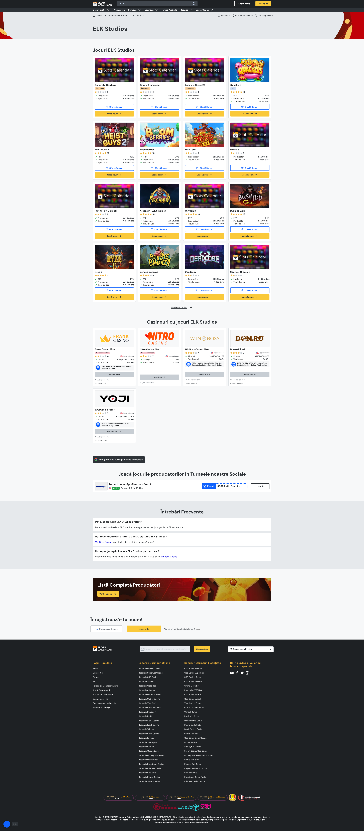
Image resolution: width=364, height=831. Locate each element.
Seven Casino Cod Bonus (195, 751)
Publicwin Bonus (191, 716)
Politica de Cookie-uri (103, 694)
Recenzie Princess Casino (150, 768)
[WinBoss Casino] (204, 338)
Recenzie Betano (146, 746)
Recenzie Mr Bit (146, 716)
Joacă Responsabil (101, 690)
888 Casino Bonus (192, 677)
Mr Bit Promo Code (193, 720)
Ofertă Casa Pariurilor (194, 707)
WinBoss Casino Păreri (197, 349)
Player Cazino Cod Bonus (195, 768)
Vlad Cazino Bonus (192, 703)
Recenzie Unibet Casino (149, 699)
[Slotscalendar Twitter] (243, 672)
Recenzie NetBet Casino (149, 694)
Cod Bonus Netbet (192, 694)
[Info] (6, 824)
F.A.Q (95, 681)
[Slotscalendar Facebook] (237, 672)
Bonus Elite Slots (191, 759)
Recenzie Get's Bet (147, 686)
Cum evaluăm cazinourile (104, 703)
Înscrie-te (143, 629)
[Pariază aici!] (105, 380)
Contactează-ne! (101, 699)
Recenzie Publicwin (147, 712)
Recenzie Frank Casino (149, 725)
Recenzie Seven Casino (149, 781)
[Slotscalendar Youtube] (232, 672)
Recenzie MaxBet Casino (150, 668)
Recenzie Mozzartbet (148, 759)
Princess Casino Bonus (194, 781)
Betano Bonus (190, 772)
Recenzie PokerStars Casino (151, 764)
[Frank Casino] (114, 338)
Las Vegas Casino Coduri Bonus (198, 755)
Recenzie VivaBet (146, 681)
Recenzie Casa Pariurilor (150, 707)
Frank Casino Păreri (105, 349)
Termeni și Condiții (101, 707)
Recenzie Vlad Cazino (148, 703)
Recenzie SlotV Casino (149, 720)
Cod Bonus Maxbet (193, 668)
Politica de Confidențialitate (105, 686)
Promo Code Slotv (192, 725)
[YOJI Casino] (114, 398)
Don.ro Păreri (237, 349)
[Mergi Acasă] (102, 4)
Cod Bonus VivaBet (193, 681)
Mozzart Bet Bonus (192, 764)
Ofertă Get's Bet (191, 686)
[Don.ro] (249, 338)
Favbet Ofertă (190, 742)
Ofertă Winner (191, 733)
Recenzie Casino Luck (148, 751)
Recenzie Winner (146, 729)
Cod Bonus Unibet (192, 699)
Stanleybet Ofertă (192, 746)
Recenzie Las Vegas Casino (151, 755)
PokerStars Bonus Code (195, 777)
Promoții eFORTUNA (193, 690)
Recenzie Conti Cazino (149, 733)
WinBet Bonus (190, 712)
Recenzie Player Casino (149, 777)
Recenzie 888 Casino (148, 677)
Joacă (260, 486)
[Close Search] (194, 3)
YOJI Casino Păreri (105, 410)
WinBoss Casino (104, 542)
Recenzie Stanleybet (148, 742)
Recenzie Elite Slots (147, 772)
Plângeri (96, 677)
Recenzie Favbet (146, 738)
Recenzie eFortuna (147, 690)
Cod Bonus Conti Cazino (195, 738)
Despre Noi (98, 673)
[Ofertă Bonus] (114, 107)
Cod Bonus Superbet (194, 673)
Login (198, 629)
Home (95, 668)
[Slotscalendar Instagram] (248, 672)
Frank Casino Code (193, 729)
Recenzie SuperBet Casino (151, 673)
